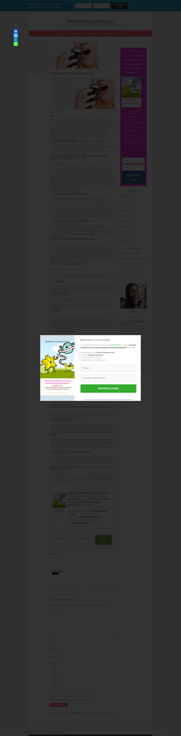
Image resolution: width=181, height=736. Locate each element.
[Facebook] (16, 31)
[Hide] (14, 48)
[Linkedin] (16, 40)
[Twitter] (16, 35)
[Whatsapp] (16, 44)
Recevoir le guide (108, 388)
